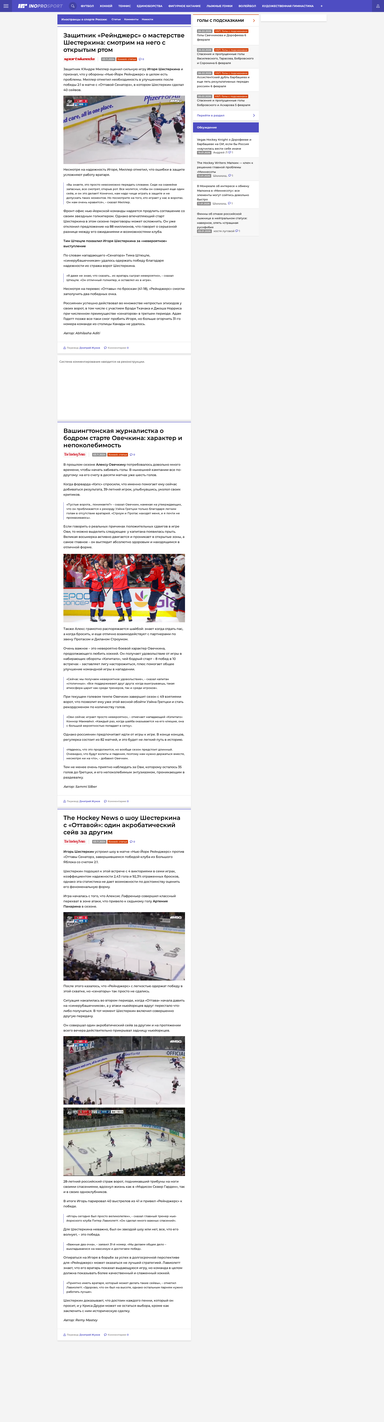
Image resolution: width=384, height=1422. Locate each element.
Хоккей (106, 6)
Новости (147, 19)
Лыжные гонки (220, 6)
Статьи (116, 19)
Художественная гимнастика (288, 6)
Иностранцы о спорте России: (84, 19)
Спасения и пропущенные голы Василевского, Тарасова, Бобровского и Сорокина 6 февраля (225, 58)
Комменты (131, 19)
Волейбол (247, 6)
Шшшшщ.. (220, 175)
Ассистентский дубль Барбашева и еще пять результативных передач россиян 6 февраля (223, 81)
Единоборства (149, 6)
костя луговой (224, 231)
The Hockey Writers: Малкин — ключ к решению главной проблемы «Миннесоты (225, 167)
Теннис (124, 6)
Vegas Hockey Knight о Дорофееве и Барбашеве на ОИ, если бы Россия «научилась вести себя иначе (224, 144)
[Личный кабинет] (378, 6)
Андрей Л (220, 152)
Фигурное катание (184, 6)
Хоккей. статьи (126, 59)
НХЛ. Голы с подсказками (231, 31)
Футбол (87, 6)
